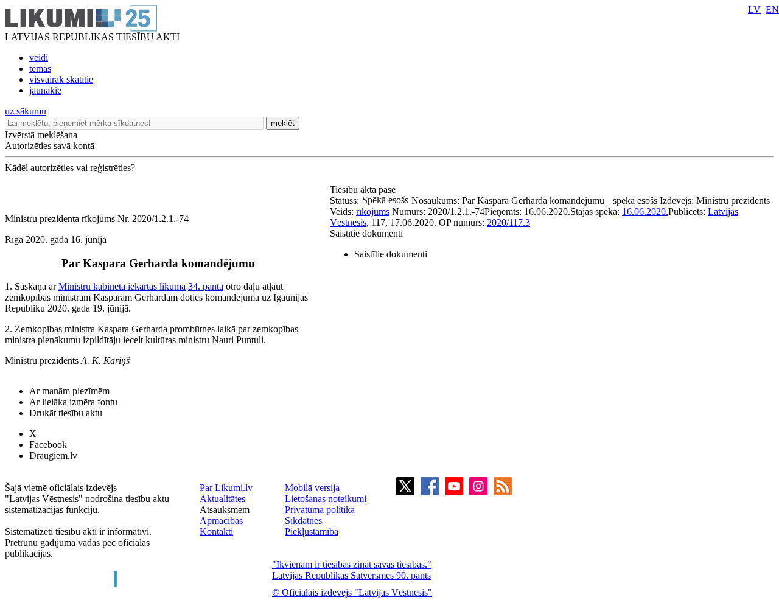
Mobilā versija (312, 488)
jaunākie (45, 90)
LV (754, 9)
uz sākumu (25, 111)
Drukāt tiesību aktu (65, 413)
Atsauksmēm (225, 509)
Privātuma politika (320, 509)
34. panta (205, 286)
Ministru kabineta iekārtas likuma (122, 286)
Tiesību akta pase (364, 189)
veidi (38, 57)
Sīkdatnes (303, 520)
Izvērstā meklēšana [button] (41, 135)
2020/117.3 (508, 222)
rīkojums (373, 211)
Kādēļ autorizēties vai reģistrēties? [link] (70, 167)
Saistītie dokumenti (366, 233)
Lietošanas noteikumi (325, 498)
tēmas (40, 68)
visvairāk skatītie (61, 79)
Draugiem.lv (53, 455)
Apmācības (221, 520)
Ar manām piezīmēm (69, 391)
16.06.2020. (645, 211)
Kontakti (216, 531)
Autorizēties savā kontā (49, 146)
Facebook (48, 444)
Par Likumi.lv (226, 488)
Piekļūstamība (311, 531)
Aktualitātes (222, 498)
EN (772, 9)
